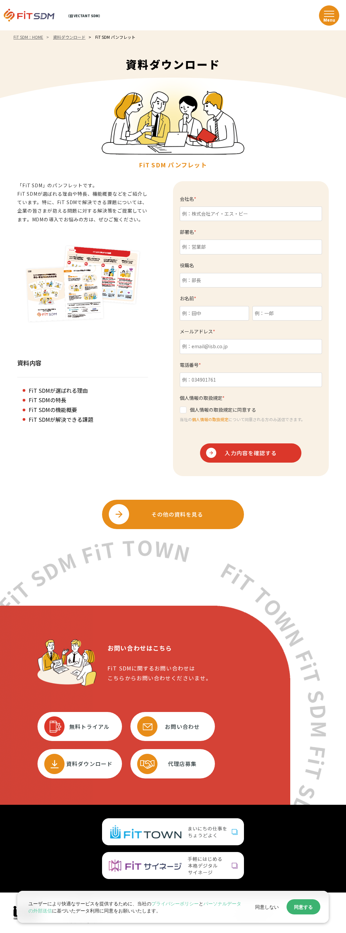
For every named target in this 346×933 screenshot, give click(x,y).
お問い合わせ (182, 726)
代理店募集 (182, 764)
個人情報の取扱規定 (210, 419)
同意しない (267, 907)
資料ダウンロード (89, 764)
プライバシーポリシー (175, 903)
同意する (303, 907)
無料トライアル (89, 726)
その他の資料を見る (177, 514)
